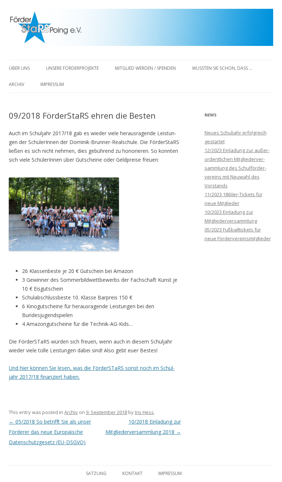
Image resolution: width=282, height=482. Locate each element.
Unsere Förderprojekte (72, 68)
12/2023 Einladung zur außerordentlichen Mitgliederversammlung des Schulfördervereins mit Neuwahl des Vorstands (237, 168)
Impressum (52, 84)
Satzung (96, 473)
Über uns (19, 68)
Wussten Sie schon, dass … (222, 68)
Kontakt (132, 473)
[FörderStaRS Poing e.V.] (141, 30)
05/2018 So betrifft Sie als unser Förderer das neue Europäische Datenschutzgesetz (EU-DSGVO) (50, 432)
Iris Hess (144, 412)
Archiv (16, 84)
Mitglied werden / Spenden (145, 68)
